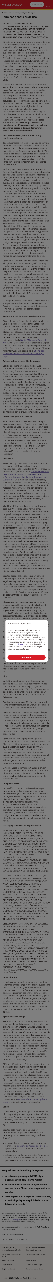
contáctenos (19, 644)
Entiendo (26, 657)
